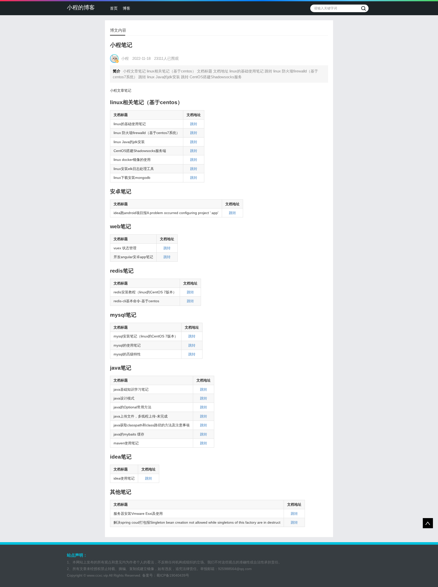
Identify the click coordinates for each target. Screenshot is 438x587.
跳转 (193, 124)
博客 (126, 8)
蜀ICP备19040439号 (172, 575)
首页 (114, 8)
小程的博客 (81, 7)
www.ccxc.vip (97, 575)
